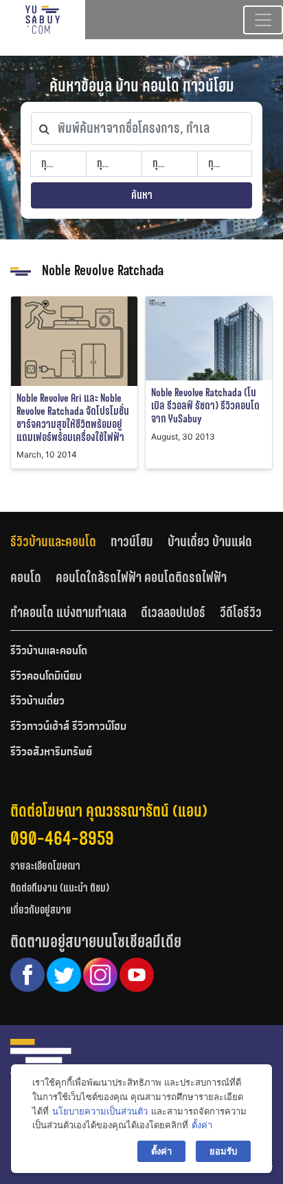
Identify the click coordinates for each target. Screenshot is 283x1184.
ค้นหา (141, 195)
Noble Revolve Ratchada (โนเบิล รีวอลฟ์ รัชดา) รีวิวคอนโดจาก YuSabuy (205, 406)
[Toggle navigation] (263, 20)
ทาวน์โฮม (132, 541)
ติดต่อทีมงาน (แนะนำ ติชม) (59, 888)
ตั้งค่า (202, 1124)
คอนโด (25, 577)
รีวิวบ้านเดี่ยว (37, 701)
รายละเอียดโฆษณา (45, 866)
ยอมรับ (223, 1150)
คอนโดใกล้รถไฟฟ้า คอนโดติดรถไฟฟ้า (141, 577)
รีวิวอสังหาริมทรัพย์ (51, 752)
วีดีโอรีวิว (241, 612)
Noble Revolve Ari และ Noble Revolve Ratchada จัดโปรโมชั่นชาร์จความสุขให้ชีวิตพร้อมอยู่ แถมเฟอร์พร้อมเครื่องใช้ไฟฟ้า (72, 418)
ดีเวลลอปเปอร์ (173, 612)
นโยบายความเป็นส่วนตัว (100, 1111)
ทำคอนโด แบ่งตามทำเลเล (68, 612)
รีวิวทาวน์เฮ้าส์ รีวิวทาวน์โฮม (68, 727)
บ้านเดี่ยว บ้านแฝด (210, 541)
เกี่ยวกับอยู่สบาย (40, 910)
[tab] (60, 541)
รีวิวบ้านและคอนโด (53, 541)
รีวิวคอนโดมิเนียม (46, 676)
